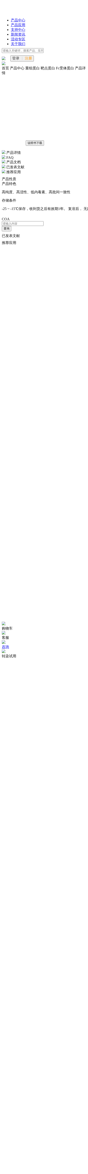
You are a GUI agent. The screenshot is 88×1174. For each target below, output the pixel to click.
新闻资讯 (18, 34)
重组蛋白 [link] (33, 68)
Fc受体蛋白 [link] (65, 68)
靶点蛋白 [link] (48, 68)
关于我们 (18, 44)
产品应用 (18, 25)
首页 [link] (6, 68)
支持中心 (18, 30)
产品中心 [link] (17, 68)
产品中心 (18, 20)
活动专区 (18, 39)
